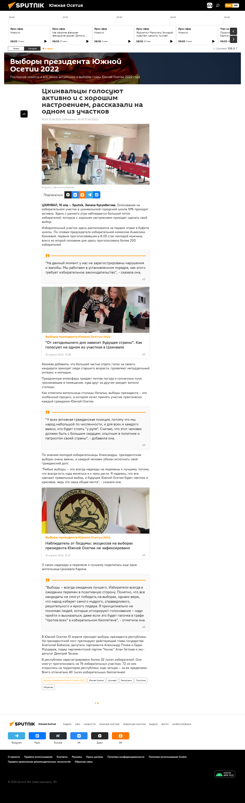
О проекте (14, 756)
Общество (48, 687)
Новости (15, 32)
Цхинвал (112, 680)
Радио (67, 724)
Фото (165, 724)
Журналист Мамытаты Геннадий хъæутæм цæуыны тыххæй (154, 34)
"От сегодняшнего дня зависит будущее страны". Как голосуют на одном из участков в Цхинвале (93, 344)
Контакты (62, 756)
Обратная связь (84, 761)
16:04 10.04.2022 (52, 119)
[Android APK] (225, 775)
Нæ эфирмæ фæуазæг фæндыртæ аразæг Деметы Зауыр (68, 35)
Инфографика (181, 724)
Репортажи (126, 680)
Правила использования (38, 756)
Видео (153, 724)
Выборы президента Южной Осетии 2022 (77, 336)
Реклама (77, 756)
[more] (143, 279)
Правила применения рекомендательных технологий (39, 761)
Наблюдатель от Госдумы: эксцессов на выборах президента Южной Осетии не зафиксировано (89, 545)
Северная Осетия (134, 724)
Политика (141, 680)
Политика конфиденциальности (125, 756)
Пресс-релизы (94, 756)
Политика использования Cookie (168, 756)
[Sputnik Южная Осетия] (27, 10)
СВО (77, 724)
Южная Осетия (96, 680)
